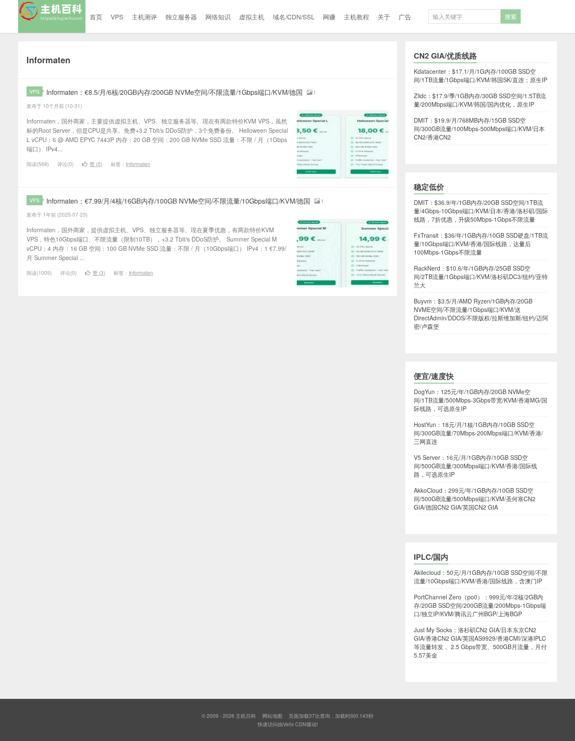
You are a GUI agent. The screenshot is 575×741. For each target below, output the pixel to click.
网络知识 (218, 16)
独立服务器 (181, 16)
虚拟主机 (251, 16)
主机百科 (51, 16)
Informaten (138, 163)
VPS (117, 16)
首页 (96, 16)
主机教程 (356, 16)
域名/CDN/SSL (293, 16)
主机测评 (144, 16)
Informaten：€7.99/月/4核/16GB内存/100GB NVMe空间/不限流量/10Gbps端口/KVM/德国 (178, 201)
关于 (384, 16)
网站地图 (272, 715)
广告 (405, 16)
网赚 (329, 16)
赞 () (96, 163)
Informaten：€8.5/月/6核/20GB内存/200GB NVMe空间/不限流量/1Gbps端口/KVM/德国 (174, 92)
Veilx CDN (294, 724)
